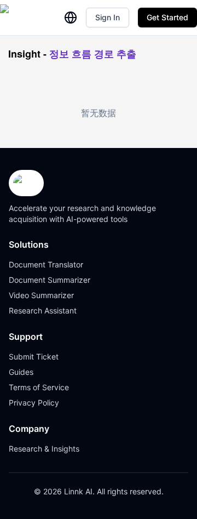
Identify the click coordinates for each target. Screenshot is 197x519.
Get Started (167, 17)
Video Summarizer (41, 295)
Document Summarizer (49, 279)
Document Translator (46, 264)
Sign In (107, 17)
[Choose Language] (70, 17)
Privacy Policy (34, 402)
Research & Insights (44, 448)
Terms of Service (39, 387)
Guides (21, 372)
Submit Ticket (34, 356)
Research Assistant (43, 310)
